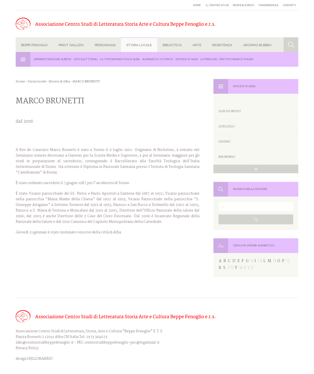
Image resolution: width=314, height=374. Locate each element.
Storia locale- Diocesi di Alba (48, 81)
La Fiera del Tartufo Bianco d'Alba (226, 59)
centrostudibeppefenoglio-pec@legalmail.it (121, 343)
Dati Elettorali (86, 59)
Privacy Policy (27, 348)
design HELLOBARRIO (34, 359)
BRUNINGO (226, 157)
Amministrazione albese (52, 59)
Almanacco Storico (157, 59)
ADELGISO (226, 126)
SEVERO (224, 141)
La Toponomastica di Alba (120, 59)
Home (197, 5)
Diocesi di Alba (187, 59)
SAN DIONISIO (229, 111)
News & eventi (243, 5)
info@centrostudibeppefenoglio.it (45, 343)
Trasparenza (268, 5)
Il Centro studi (217, 5)
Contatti (289, 5)
